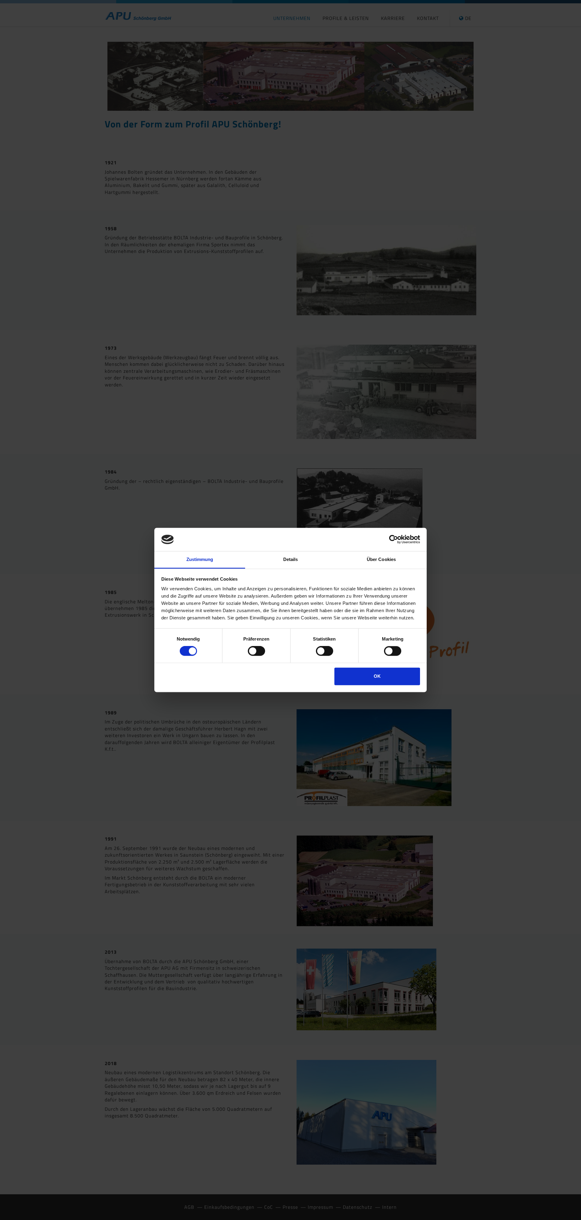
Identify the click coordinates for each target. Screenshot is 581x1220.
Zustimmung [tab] (199, 559)
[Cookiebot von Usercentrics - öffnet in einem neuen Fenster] (393, 539)
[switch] (256, 651)
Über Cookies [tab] (381, 559)
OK (377, 676)
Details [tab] (290, 559)
